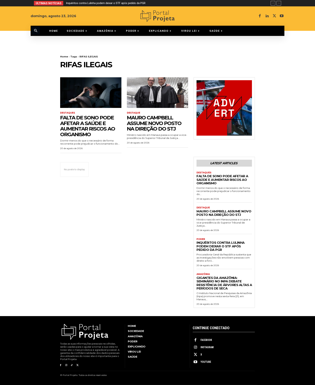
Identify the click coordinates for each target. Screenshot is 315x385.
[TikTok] (72, 365)
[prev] (273, 3)
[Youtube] (281, 16)
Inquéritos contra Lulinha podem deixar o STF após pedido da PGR (105, 3)
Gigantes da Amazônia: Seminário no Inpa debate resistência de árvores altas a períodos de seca (224, 283)
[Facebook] (259, 16)
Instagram (207, 347)
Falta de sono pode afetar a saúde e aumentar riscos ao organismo (87, 125)
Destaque (133, 113)
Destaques (67, 113)
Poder (201, 239)
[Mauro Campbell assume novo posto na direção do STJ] (157, 92)
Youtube (206, 361)
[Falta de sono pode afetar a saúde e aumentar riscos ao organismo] (90, 92)
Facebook (206, 340)
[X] (274, 16)
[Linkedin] (267, 16)
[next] (279, 3)
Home (64, 56)
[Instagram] (66, 365)
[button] (36, 31)
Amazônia (203, 274)
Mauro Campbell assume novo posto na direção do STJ (154, 123)
